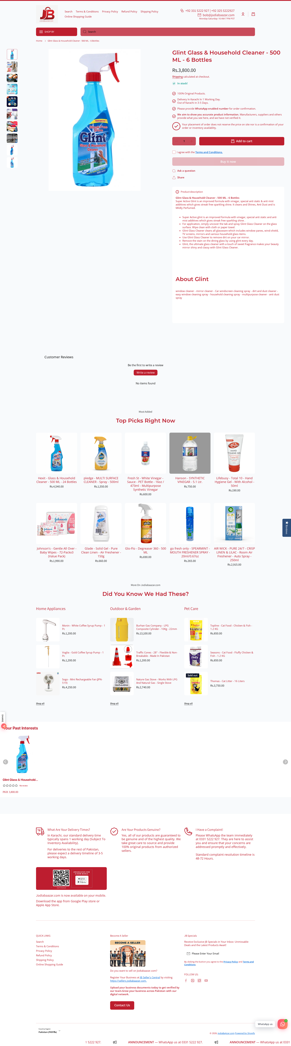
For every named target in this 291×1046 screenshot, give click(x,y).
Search (40, 942)
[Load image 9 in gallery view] (12, 150)
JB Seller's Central (150, 977)
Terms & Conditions (47, 946)
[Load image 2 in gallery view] (12, 66)
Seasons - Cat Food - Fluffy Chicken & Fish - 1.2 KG (231, 654)
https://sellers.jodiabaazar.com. (128, 981)
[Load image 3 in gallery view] (12, 78)
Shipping (177, 76)
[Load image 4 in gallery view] (12, 89)
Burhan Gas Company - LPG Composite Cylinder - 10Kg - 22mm (156, 627)
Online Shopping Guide (49, 964)
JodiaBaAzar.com (226, 1033)
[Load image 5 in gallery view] (12, 101)
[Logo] (47, 14)
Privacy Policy (44, 951)
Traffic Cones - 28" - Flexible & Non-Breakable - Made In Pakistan (156, 654)
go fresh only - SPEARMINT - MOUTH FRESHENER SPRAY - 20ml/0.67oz (190, 552)
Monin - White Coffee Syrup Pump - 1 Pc (83, 627)
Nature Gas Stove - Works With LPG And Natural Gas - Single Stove (156, 681)
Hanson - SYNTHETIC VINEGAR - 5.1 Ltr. (190, 480)
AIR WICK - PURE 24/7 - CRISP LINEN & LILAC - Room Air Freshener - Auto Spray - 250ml (234, 554)
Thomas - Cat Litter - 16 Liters (227, 681)
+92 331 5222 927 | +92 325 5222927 (210, 10)
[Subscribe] (251, 953)
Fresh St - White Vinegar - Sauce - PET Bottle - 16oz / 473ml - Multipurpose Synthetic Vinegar (145, 484)
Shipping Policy (45, 960)
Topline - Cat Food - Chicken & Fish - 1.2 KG (231, 627)
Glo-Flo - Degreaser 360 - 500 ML (145, 550)
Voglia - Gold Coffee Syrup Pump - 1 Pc (83, 654)
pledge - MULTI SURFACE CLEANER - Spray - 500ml (101, 480)
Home (39, 40)
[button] (253, 14)
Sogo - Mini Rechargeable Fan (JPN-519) (82, 681)
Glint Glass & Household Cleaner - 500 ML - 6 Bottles (22, 780)
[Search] (83, 32)
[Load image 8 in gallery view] (12, 138)
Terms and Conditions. (209, 152)
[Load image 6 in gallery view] (12, 114)
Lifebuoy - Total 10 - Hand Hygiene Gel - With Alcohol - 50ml (234, 482)
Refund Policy (44, 955)
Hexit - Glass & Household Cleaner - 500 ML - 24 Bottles (56, 480)
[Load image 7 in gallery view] (12, 126)
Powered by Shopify (245, 1033)
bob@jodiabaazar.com (219, 15)
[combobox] (167, 32)
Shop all (40, 703)
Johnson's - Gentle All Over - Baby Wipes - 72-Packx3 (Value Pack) (56, 552)
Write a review (146, 372)
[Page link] (71, 878)
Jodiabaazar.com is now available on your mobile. (71, 895)
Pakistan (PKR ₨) (48, 1032)
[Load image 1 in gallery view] (12, 54)
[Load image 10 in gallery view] (12, 162)
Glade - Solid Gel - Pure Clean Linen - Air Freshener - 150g (101, 552)
